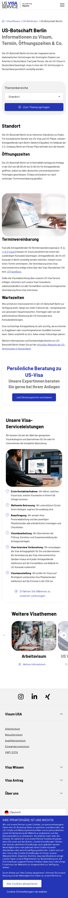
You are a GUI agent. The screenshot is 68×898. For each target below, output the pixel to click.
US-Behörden (30, 21)
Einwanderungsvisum (17, 746)
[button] (4, 635)
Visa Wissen (14, 21)
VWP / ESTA (11, 752)
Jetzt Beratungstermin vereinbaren (34, 397)
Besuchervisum (13, 734)
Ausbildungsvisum (15, 740)
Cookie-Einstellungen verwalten (27, 891)
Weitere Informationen (34, 664)
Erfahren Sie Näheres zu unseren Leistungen (34, 593)
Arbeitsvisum (12, 728)
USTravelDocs (14, 271)
